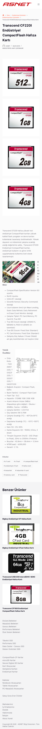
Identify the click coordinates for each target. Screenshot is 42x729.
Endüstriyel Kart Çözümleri (12, 48)
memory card (9, 475)
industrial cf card (22, 470)
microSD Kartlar (9, 660)
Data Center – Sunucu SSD (13, 646)
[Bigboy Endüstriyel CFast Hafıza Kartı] (20, 533)
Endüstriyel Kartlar (10, 672)
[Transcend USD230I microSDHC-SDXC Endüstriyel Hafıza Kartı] (20, 562)
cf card (7, 461)
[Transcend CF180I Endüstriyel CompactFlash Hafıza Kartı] (20, 594)
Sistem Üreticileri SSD (11, 649)
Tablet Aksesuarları (10, 686)
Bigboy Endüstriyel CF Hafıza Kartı (16, 519)
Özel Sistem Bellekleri (11, 632)
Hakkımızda (7, 713)
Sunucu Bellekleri (9, 626)
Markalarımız (7, 704)
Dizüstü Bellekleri (9, 621)
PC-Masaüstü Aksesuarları (13, 689)
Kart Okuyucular (9, 666)
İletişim (5, 715)
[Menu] (39, 4)
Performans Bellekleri (11, 629)
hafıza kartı (26, 466)
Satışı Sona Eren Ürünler (12, 696)
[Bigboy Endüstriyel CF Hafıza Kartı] (20, 504)
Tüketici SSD (7, 640)
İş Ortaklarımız (8, 707)
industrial (8, 470)
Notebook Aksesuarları (11, 683)
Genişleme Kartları (9, 669)
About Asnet (7, 718)
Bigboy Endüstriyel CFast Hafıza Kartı (18, 548)
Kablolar (5, 680)
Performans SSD (9, 643)
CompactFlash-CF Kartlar (12, 657)
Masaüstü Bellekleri (10, 624)
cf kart (17, 461)
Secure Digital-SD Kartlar (12, 663)
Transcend (22, 475)
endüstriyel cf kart (11, 466)
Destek (5, 710)
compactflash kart (31, 461)
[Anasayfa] (3, 15)
